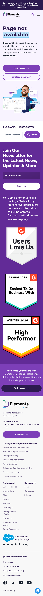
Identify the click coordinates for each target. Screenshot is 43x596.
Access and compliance (13, 459)
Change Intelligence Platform (20, 443)
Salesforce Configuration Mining (17, 468)
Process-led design (11, 472)
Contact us (29, 491)
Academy (7, 507)
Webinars (7, 503)
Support (6, 518)
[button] (38, 591)
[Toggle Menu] (38, 15)
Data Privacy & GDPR (11, 566)
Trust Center (8, 562)
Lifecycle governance (12, 476)
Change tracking (10, 455)
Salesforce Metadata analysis (16, 447)
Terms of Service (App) (12, 575)
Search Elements (18, 126)
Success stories (10, 487)
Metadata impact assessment (16, 451)
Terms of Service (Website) (13, 571)
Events (6, 499)
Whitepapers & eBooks (9, 512)
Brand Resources (11, 529)
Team (26, 487)
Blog (5, 495)
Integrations (8, 491)
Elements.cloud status (10, 523)
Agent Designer (10, 464)
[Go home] (11, 14)
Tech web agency (9, 591)
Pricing (27, 495)
